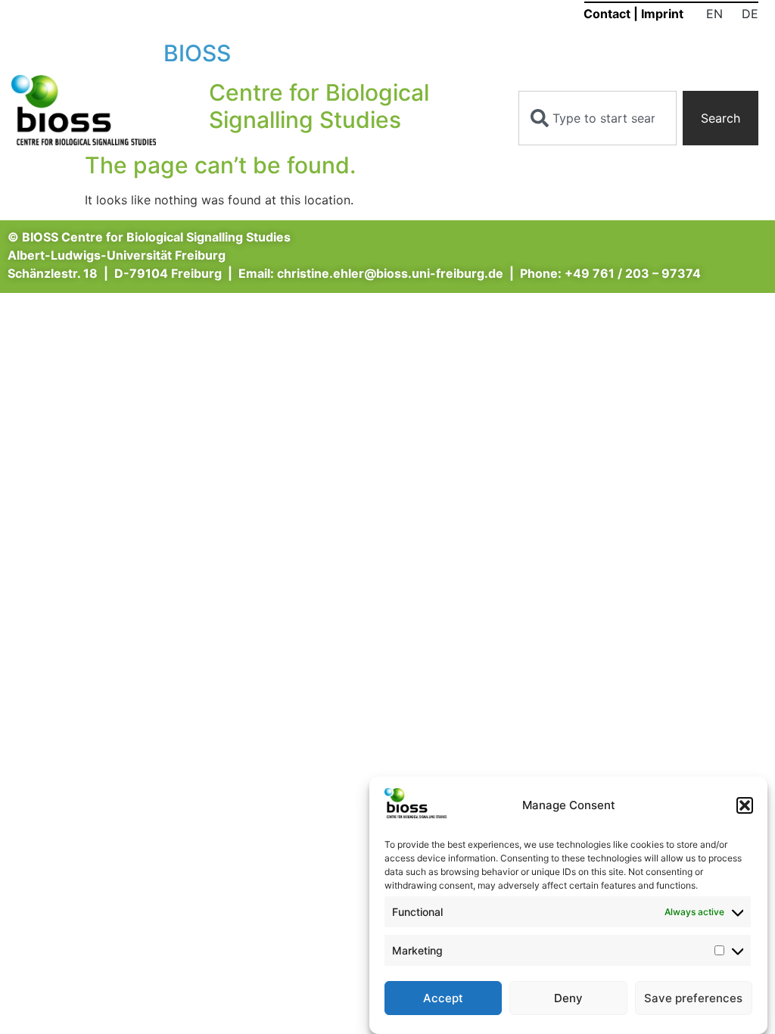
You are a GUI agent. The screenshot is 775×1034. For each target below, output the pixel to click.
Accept (443, 998)
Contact (607, 13)
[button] (744, 805)
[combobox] (597, 118)
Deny (568, 998)
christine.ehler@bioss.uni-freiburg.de (390, 273)
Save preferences (693, 998)
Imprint (662, 13)
